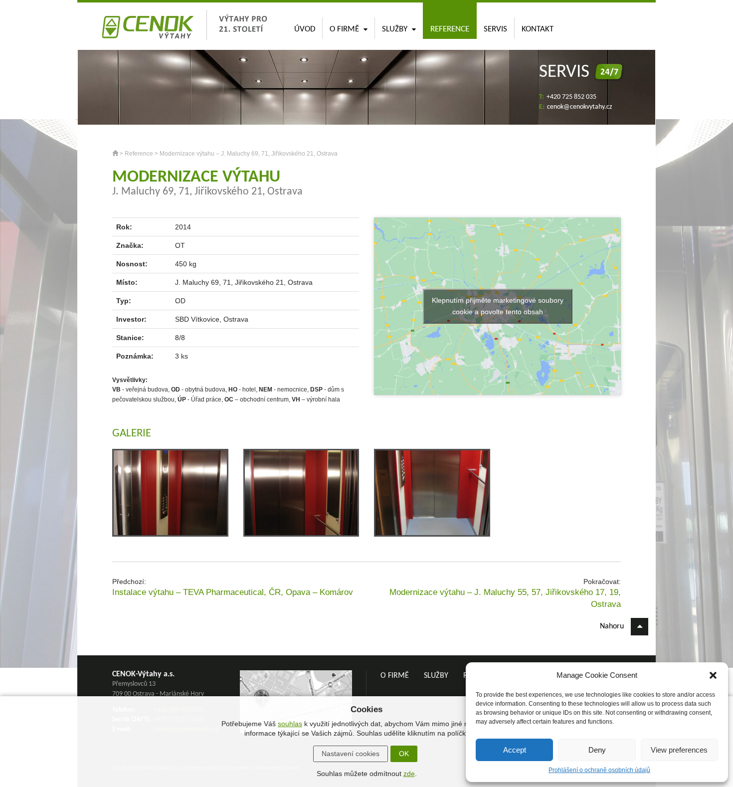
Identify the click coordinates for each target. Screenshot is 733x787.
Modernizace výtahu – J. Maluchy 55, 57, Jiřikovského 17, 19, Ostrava (505, 598)
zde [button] (409, 774)
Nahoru (613, 626)
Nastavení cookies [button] (350, 754)
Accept (514, 750)
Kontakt (537, 29)
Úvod (304, 29)
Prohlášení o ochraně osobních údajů (599, 770)
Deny (597, 750)
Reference (449, 29)
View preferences (679, 750)
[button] (713, 675)
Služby (394, 29)
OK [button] (404, 754)
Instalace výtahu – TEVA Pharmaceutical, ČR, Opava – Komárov (232, 592)
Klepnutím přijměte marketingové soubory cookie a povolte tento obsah (497, 306)
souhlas (290, 724)
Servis (495, 29)
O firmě (344, 29)
